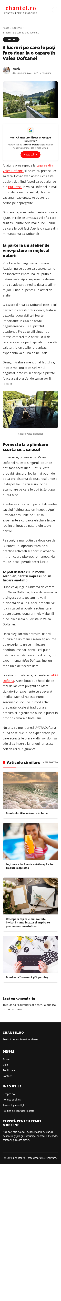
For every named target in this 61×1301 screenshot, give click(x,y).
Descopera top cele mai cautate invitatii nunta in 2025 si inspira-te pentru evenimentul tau (28, 922)
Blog (5, 1064)
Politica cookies (12, 1099)
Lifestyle (17, 27)
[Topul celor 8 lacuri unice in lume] (30, 790)
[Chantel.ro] (21, 10)
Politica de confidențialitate (18, 1110)
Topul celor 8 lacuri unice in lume (27, 813)
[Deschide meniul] (55, 10)
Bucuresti (15, 187)
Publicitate (9, 1070)
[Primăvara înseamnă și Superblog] (30, 954)
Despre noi (9, 1094)
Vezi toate (49, 762)
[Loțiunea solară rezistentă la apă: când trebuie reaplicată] (30, 841)
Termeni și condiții (13, 1105)
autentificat (26, 1005)
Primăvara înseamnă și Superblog (27, 977)
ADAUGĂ (30, 154)
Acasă (6, 27)
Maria (17, 69)
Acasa (6, 1059)
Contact (7, 1076)
